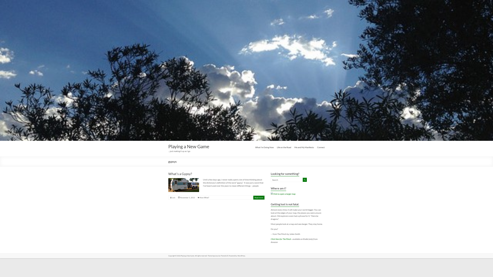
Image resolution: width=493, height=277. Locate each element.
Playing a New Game (188, 146)
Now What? (204, 197)
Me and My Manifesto (304, 147)
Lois (173, 197)
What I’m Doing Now (264, 147)
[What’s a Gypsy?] (183, 179)
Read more (259, 197)
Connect (321, 147)
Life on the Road (284, 147)
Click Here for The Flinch (281, 239)
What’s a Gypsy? (180, 174)
